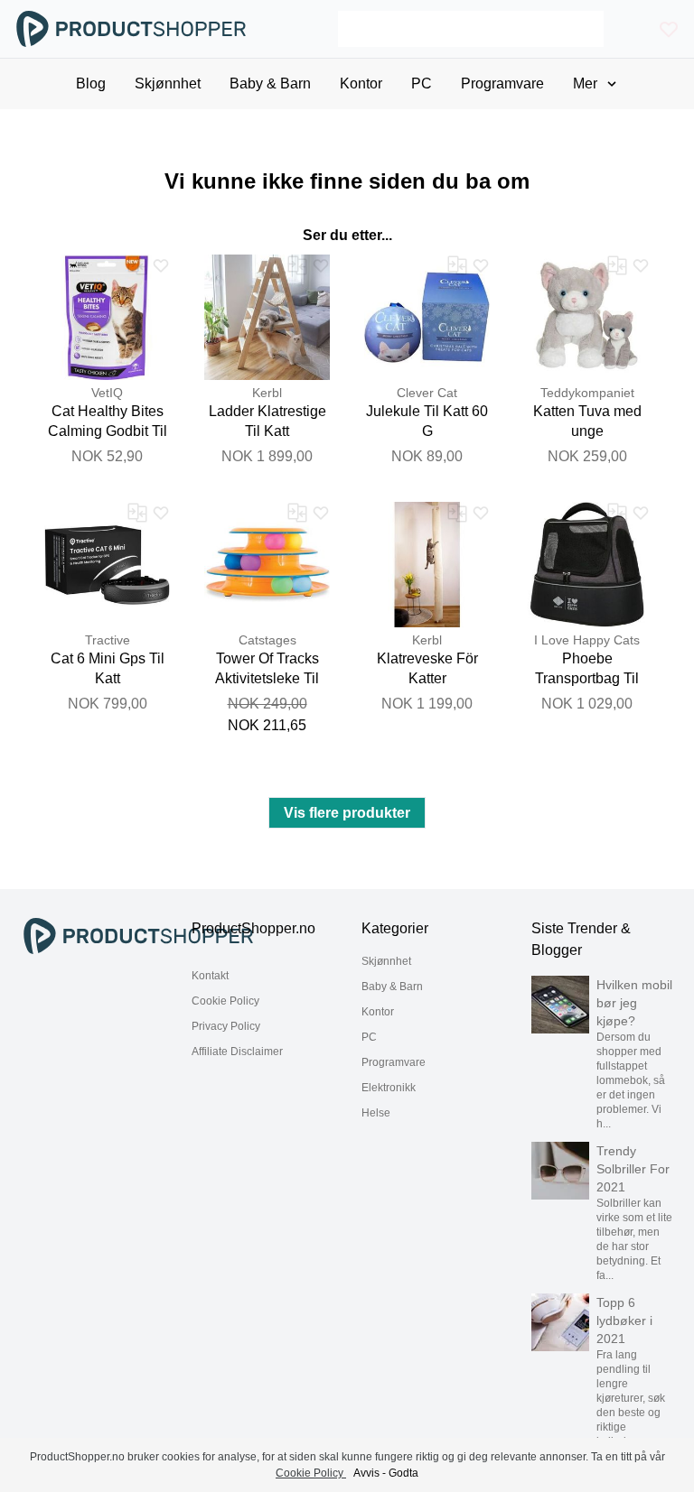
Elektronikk (388, 1087)
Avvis (366, 1473)
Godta (403, 1473)
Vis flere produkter (347, 812)
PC (369, 1037)
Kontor (377, 1011)
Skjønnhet (386, 961)
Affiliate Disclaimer (237, 1051)
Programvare (393, 1062)
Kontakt (210, 975)
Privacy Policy (226, 1026)
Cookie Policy (225, 1001)
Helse (375, 1113)
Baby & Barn (392, 986)
